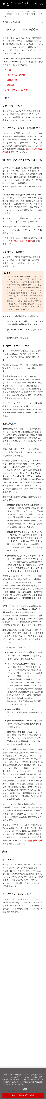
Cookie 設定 (22, 1089)
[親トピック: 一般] (22, 105)
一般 (9, 69)
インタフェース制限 (16, 74)
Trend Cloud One (33, 11)
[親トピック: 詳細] (13, 859)
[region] (23, 1083)
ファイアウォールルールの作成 (20, 240)
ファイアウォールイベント (19, 90)
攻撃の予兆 (12, 79)
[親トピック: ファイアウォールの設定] (8, 97)
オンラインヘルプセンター (13, 11)
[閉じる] (43, 1071)
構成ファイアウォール (15, 14)
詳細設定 (11, 85)
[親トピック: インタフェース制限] (31, 345)
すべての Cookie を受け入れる (23, 1095)
